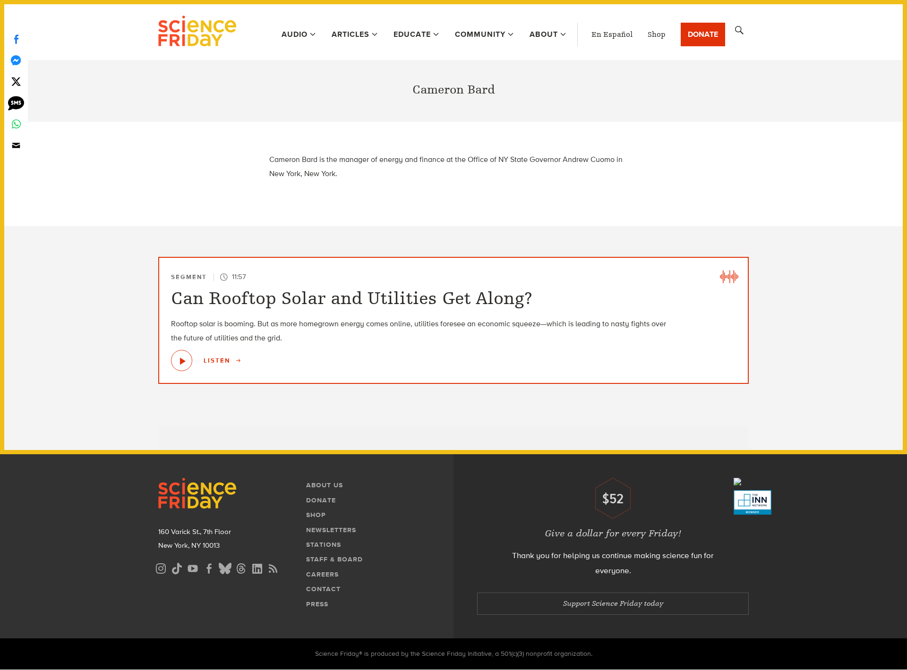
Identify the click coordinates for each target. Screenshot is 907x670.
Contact (323, 589)
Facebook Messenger (16, 60)
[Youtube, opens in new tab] (193, 567)
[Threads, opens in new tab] (241, 567)
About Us (324, 485)
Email (16, 145)
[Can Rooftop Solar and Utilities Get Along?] (181, 360)
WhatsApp (16, 124)
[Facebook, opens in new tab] (209, 567)
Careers (322, 574)
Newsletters (331, 530)
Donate (703, 34)
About (544, 34)
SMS (16, 102)
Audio (295, 34)
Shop (657, 34)
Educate (412, 34)
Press (317, 604)
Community (480, 34)
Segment (189, 276)
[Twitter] (16, 81)
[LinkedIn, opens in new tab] (257, 567)
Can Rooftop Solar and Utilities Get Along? (351, 298)
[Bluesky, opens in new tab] (225, 567)
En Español (612, 34)
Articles (350, 34)
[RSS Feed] (273, 567)
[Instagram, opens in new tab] (161, 567)
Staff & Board (334, 559)
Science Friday (197, 32)
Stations (323, 545)
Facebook (16, 39)
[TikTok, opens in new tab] (177, 567)
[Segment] (729, 277)
